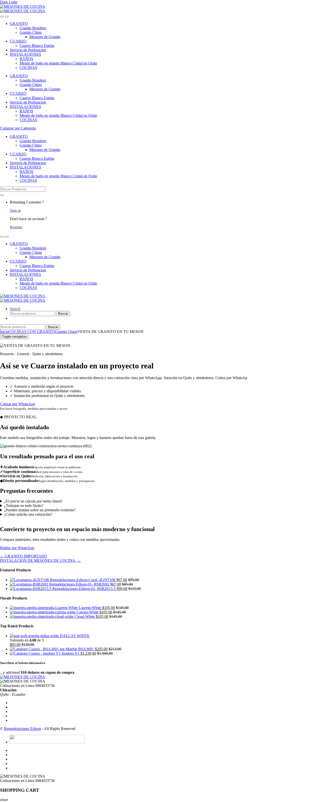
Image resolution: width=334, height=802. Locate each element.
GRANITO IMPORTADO (23, 556)
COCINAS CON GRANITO (32, 332)
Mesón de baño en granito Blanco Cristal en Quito (58, 63)
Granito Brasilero (33, 28)
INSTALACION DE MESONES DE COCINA (40, 560)
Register (16, 227)
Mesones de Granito (44, 37)
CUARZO (18, 41)
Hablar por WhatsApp (17, 548)
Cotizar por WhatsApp (17, 404)
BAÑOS (26, 59)
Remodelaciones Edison (22, 729)
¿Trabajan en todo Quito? (23, 505)
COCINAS (28, 67)
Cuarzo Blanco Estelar (37, 45)
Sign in (15, 210)
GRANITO (19, 23)
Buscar (63, 313)
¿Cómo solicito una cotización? (28, 514)
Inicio (4, 332)
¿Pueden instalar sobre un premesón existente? (40, 510)
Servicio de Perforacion (28, 50)
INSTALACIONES (25, 54)
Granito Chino (31, 32)
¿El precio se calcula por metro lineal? (33, 501)
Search (15, 309)
